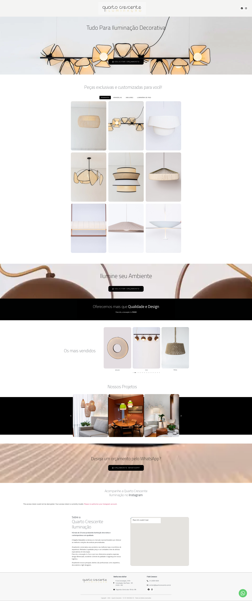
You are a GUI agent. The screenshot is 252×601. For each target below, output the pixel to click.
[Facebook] (242, 8)
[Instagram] (246, 8)
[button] (133, 372)
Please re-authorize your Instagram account (100, 504)
